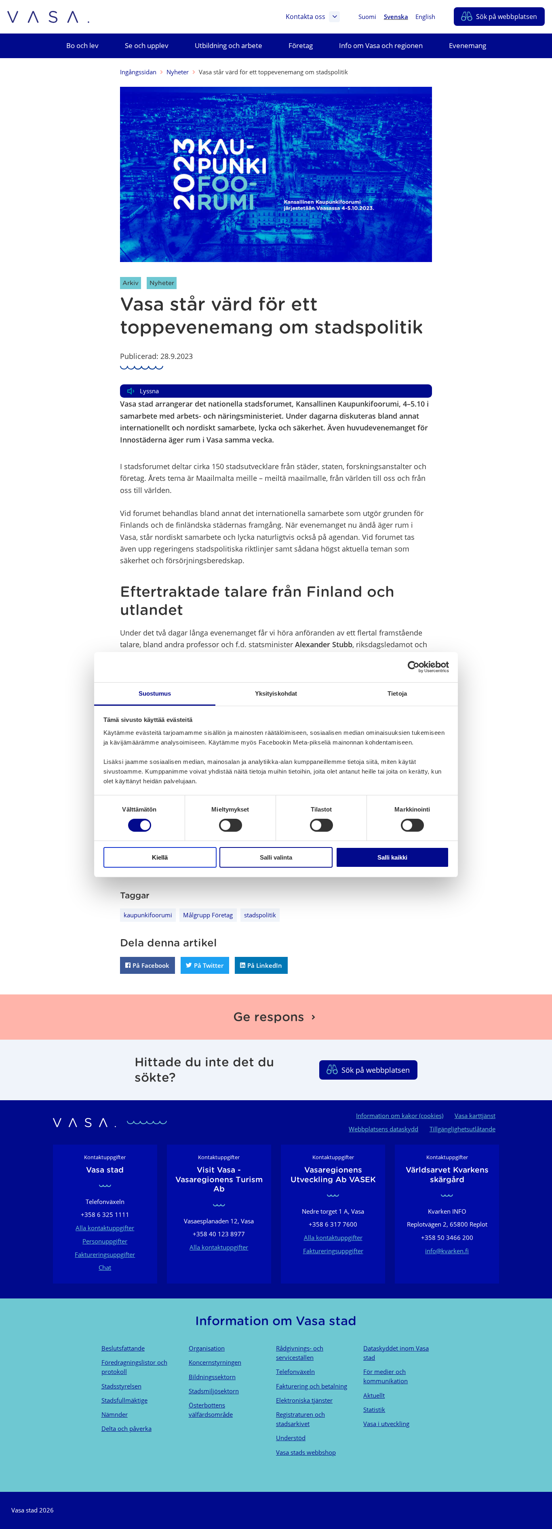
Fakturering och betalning (311, 1386)
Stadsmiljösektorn (214, 1391)
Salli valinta (276, 857)
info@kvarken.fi (447, 1251)
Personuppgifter (104, 1241)
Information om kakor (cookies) (399, 1116)
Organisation (207, 1348)
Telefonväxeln (295, 1372)
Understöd (290, 1438)
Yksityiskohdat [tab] (276, 693)
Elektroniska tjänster (304, 1400)
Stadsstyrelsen (121, 1386)
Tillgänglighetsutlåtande (462, 1129)
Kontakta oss (305, 16)
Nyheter (177, 72)
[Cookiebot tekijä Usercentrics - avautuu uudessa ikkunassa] (413, 667)
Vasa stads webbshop (306, 1452)
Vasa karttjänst (475, 1116)
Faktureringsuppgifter (105, 1254)
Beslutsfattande (123, 1348)
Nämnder (114, 1414)
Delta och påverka (126, 1428)
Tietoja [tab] (397, 693)
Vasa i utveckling (386, 1424)
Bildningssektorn (212, 1377)
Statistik (374, 1409)
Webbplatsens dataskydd (383, 1129)
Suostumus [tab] (155, 693)
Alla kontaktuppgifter (105, 1228)
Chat (105, 1267)
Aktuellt (374, 1395)
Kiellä (160, 857)
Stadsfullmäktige (124, 1400)
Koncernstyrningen (215, 1362)
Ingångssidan (138, 72)
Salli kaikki (392, 857)
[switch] (230, 825)
